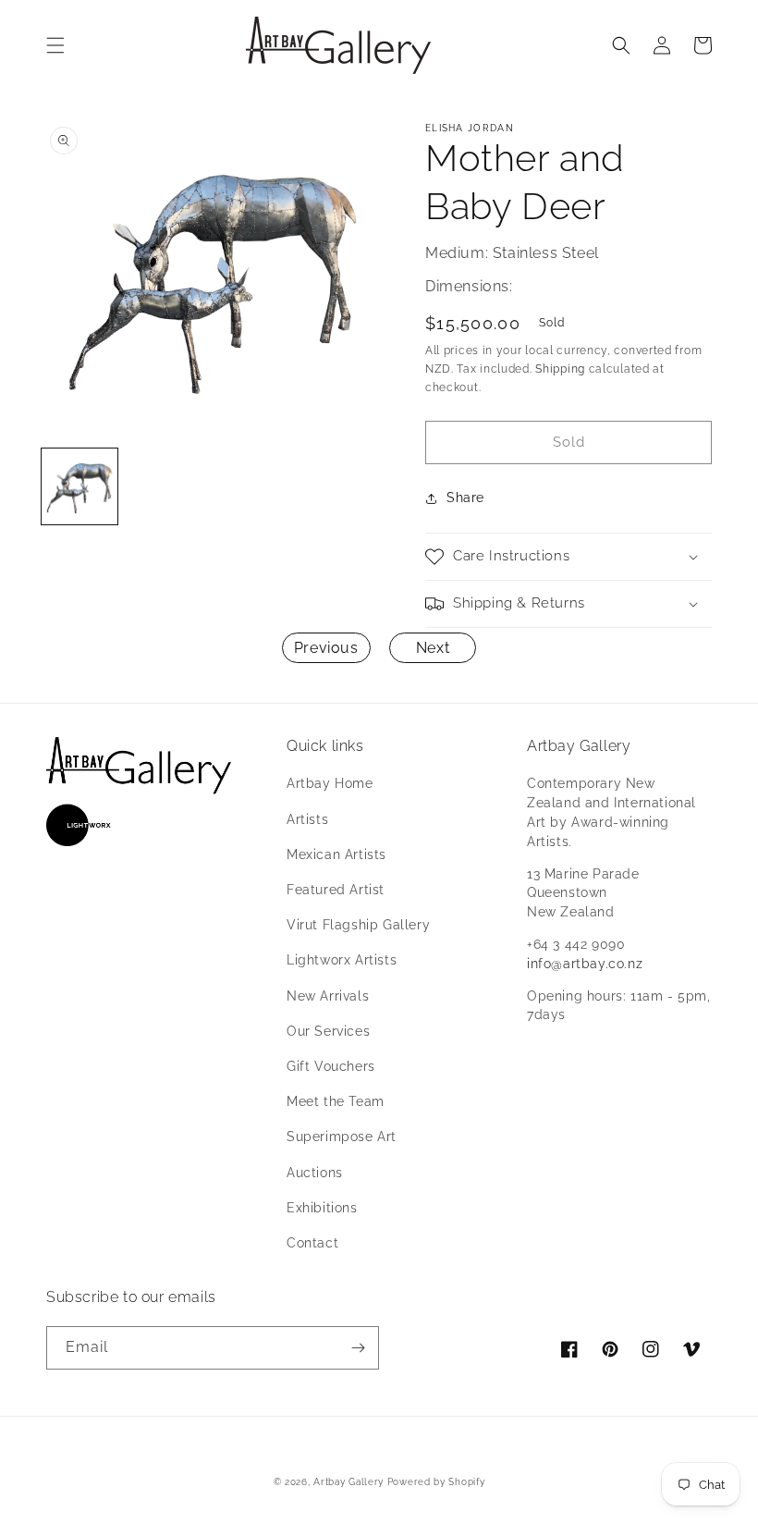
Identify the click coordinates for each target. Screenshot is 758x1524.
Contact (312, 1242)
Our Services (328, 1031)
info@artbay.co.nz (584, 963)
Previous (326, 648)
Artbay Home (330, 783)
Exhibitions (322, 1207)
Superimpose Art (342, 1136)
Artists (307, 819)
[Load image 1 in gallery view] (79, 486)
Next (432, 648)
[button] (55, 45)
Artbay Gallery (348, 1482)
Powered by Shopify (436, 1482)
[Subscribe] (357, 1348)
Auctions (315, 1172)
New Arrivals (328, 996)
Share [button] (465, 497)
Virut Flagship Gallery (358, 924)
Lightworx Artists (342, 959)
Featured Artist (336, 889)
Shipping (560, 369)
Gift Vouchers (331, 1066)
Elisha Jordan (469, 128)
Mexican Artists (336, 854)
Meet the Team (336, 1101)
